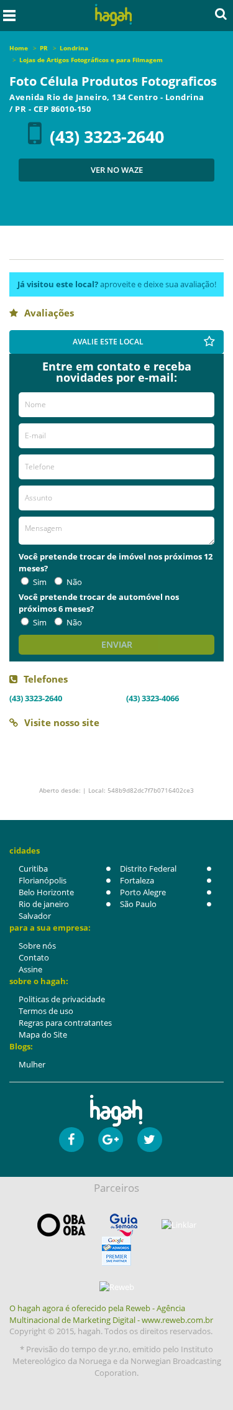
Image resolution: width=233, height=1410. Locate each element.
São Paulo (138, 904)
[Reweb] (116, 1287)
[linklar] (179, 1225)
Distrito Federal (148, 868)
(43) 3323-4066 (152, 698)
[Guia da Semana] (123, 1225)
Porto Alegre (143, 892)
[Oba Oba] (61, 1225)
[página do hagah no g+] (110, 1139)
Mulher (32, 1064)
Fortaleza (137, 880)
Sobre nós (37, 945)
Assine (30, 969)
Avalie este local (108, 341)
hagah (113, 15)
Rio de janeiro (44, 904)
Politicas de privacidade (62, 999)
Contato (34, 957)
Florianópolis (42, 880)
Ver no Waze (117, 169)
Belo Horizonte (46, 892)
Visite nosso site (61, 722)
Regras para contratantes (65, 1022)
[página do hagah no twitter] (149, 1139)
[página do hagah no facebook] (71, 1139)
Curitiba (33, 868)
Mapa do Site (43, 1034)
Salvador (35, 915)
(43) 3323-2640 (107, 136)
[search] (221, 13)
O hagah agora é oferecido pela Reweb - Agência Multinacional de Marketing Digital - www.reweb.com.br (111, 1313)
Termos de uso (46, 1010)
